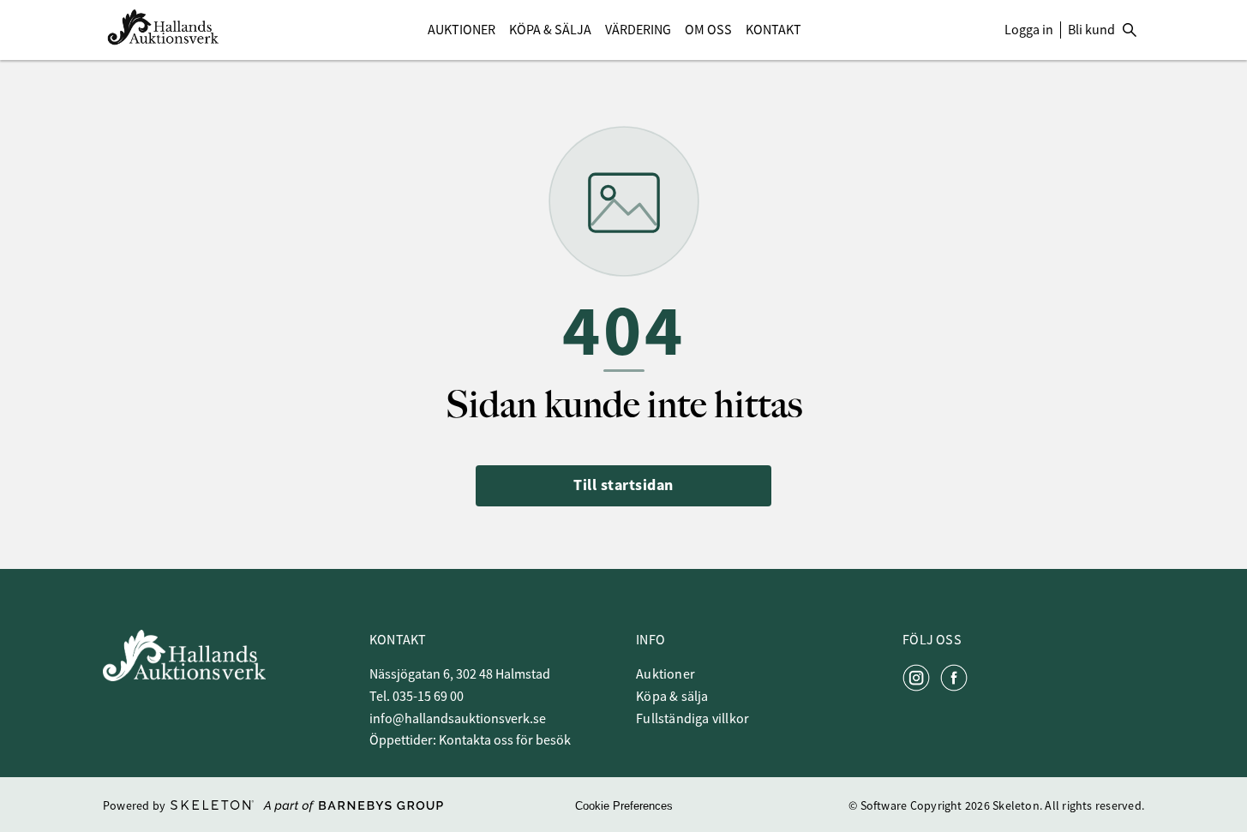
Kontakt (773, 30)
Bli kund (1091, 30)
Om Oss (708, 30)
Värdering (638, 30)
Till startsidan (623, 485)
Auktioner (461, 30)
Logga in (1028, 30)
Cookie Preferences (624, 805)
